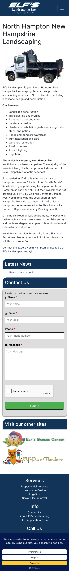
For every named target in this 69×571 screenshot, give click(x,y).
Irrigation (34, 494)
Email (13, 313)
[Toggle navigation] (61, 8)
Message (15, 344)
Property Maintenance (34, 486)
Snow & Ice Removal (34, 498)
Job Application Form (35, 520)
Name (12, 297)
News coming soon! (21, 272)
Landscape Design (34, 490)
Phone (10, 328)
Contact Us (34, 512)
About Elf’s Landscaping (34, 516)
